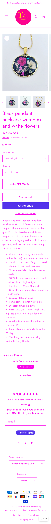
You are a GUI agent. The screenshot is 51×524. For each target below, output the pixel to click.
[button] (6, 16)
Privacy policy (20, 510)
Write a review (26, 366)
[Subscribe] (42, 422)
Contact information (37, 510)
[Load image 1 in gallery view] (12, 102)
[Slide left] (2, 102)
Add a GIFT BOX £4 (20, 184)
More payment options (25, 213)
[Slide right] (48, 102)
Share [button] (8, 144)
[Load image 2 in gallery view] (25, 102)
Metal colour (8, 152)
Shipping (5, 137)
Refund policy (19, 515)
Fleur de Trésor (24, 506)
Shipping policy (27, 519)
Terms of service (34, 515)
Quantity (6, 166)
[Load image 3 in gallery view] (39, 102)
